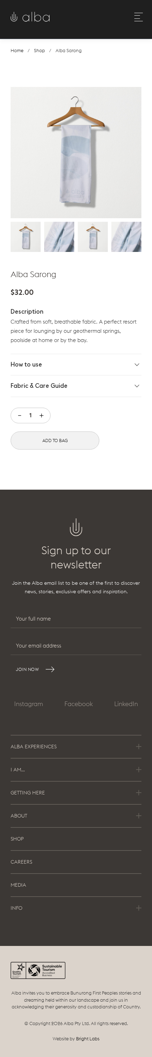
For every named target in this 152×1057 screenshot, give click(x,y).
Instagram (28, 704)
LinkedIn (126, 704)
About (19, 816)
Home (17, 50)
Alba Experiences (34, 746)
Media (18, 885)
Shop (39, 50)
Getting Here (28, 792)
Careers (21, 862)
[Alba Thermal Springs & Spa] (30, 19)
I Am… (18, 769)
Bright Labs (87, 1039)
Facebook (78, 704)
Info (16, 908)
